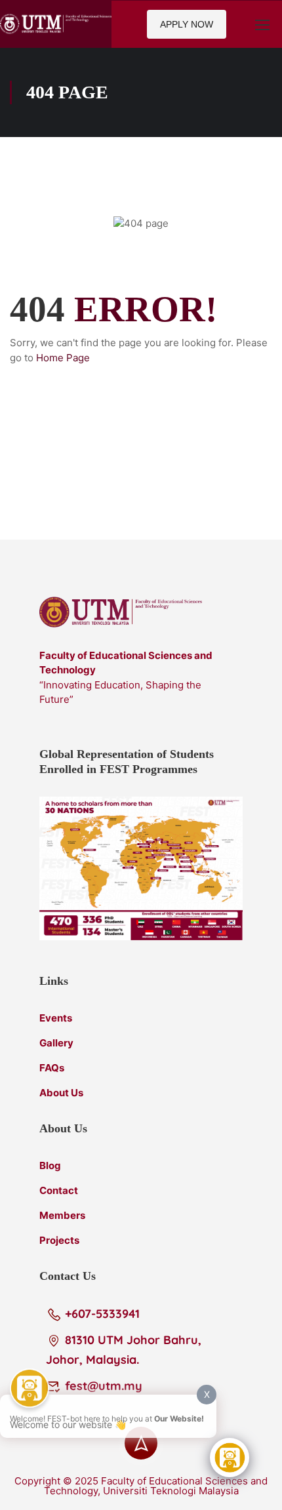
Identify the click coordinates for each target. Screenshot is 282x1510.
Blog (50, 1165)
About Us (61, 1092)
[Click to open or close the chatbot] (229, 1457)
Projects (59, 1240)
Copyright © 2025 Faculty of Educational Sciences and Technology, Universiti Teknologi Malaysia (141, 1486)
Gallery (56, 1043)
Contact (58, 1190)
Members (62, 1215)
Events (55, 1018)
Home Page (63, 357)
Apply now (186, 24)
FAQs (51, 1068)
